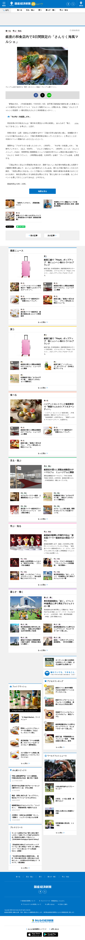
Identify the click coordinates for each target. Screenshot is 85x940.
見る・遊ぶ (30, 10)
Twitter (73, 4)
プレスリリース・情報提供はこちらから (53, 901)
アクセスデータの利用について (32, 904)
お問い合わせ (50, 904)
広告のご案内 (63, 904)
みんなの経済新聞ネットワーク (42, 921)
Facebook (68, 4)
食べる (19, 10)
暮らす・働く (51, 10)
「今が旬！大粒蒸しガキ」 (20, 117)
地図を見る (42, 191)
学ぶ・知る (64, 10)
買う (40, 10)
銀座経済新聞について (28, 901)
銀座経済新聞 (20, 4)
